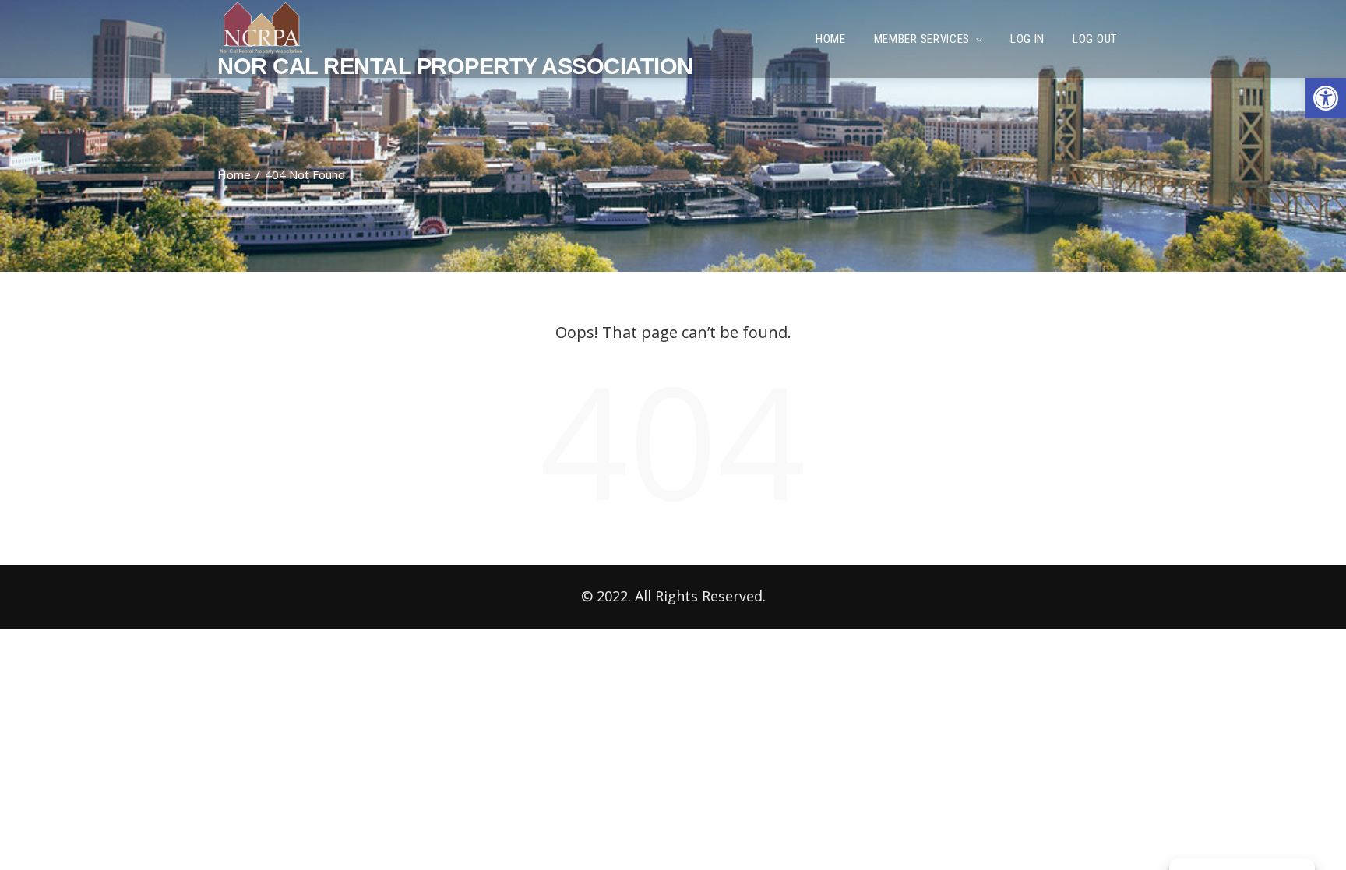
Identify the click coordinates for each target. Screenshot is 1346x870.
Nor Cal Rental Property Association (455, 66)
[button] (1325, 98)
